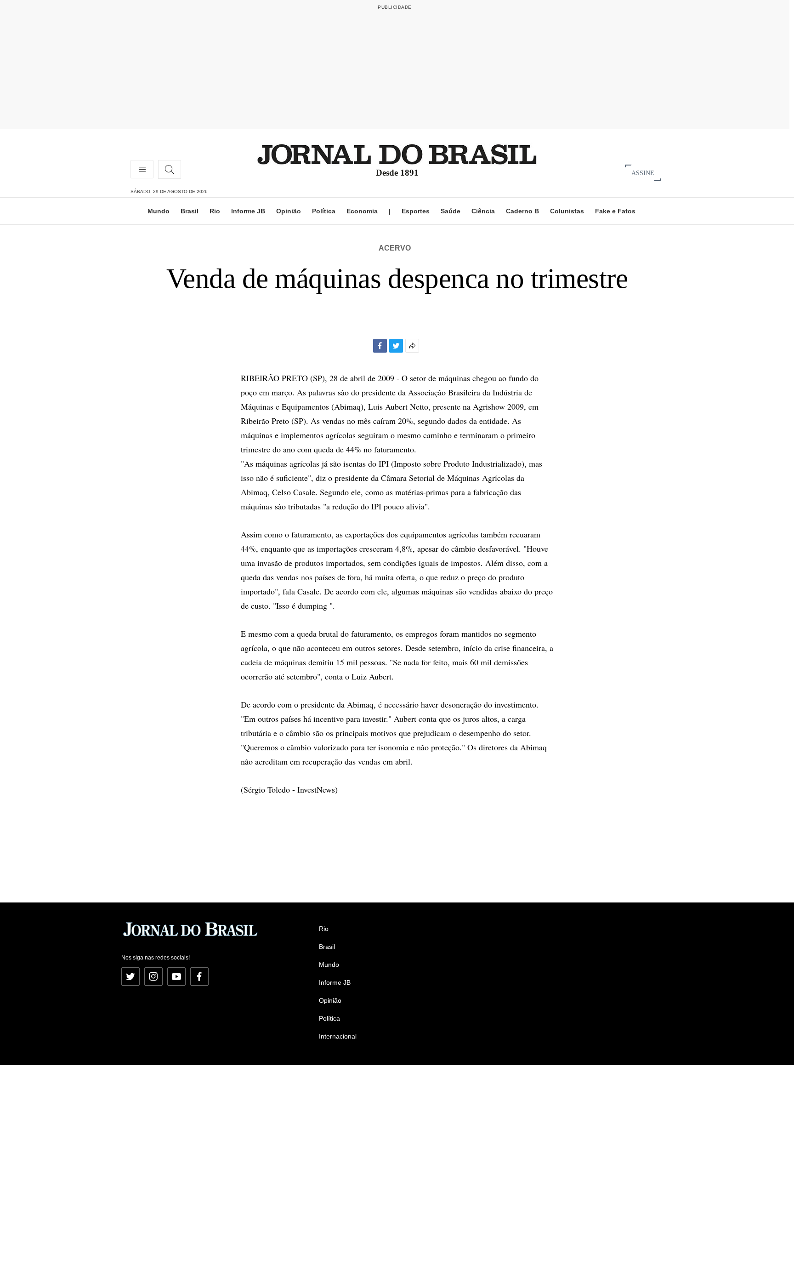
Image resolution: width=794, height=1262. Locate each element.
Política (323, 211)
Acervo (395, 248)
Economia (362, 211)
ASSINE (642, 172)
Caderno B (522, 211)
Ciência (483, 211)
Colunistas (567, 211)
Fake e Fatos (615, 211)
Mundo (158, 211)
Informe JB (248, 211)
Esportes (416, 211)
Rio (215, 211)
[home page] (397, 154)
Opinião (288, 211)
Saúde (450, 211)
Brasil (189, 211)
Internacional (338, 1036)
